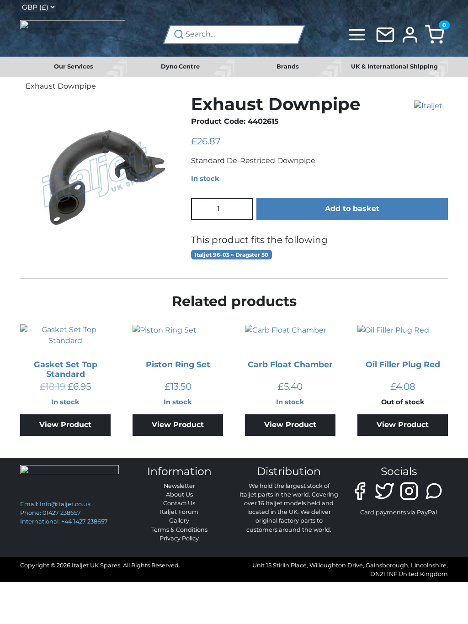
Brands (288, 66)
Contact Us (179, 503)
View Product (65, 424)
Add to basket (352, 208)
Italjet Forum (179, 511)
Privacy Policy (179, 538)
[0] (434, 34)
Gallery (179, 520)
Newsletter (179, 485)
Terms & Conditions (179, 529)
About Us (179, 494)
